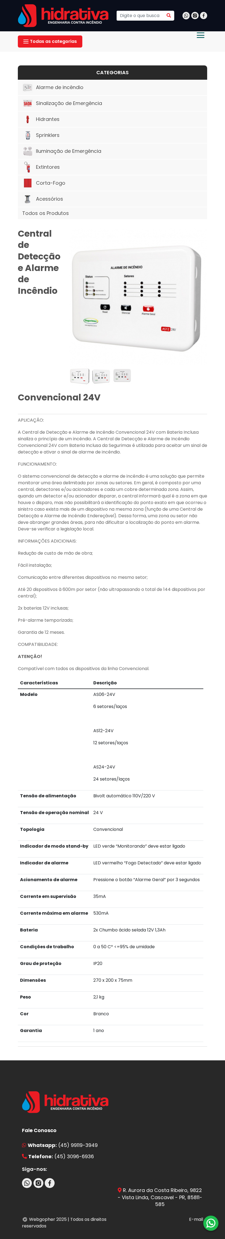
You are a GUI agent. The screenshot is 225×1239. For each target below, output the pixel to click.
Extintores (48, 167)
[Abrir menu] (200, 35)
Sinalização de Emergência (69, 103)
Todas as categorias (53, 41)
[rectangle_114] (101, 375)
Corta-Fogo (50, 182)
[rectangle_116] (138, 296)
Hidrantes (48, 119)
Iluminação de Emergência (68, 151)
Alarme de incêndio (59, 87)
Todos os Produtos (45, 213)
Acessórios (49, 198)
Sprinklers (48, 135)
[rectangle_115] (122, 375)
